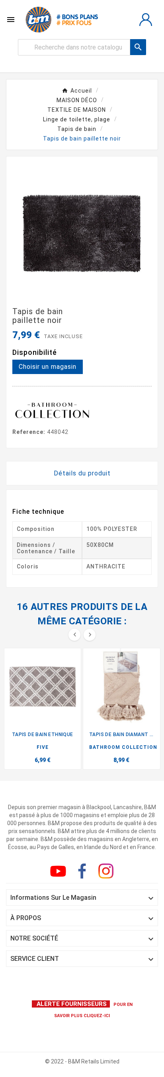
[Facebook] (83, 872)
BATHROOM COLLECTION (123, 747)
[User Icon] (145, 19)
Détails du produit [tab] (82, 473)
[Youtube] (59, 872)
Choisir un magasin (47, 366)
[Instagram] (107, 872)
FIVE (43, 747)
